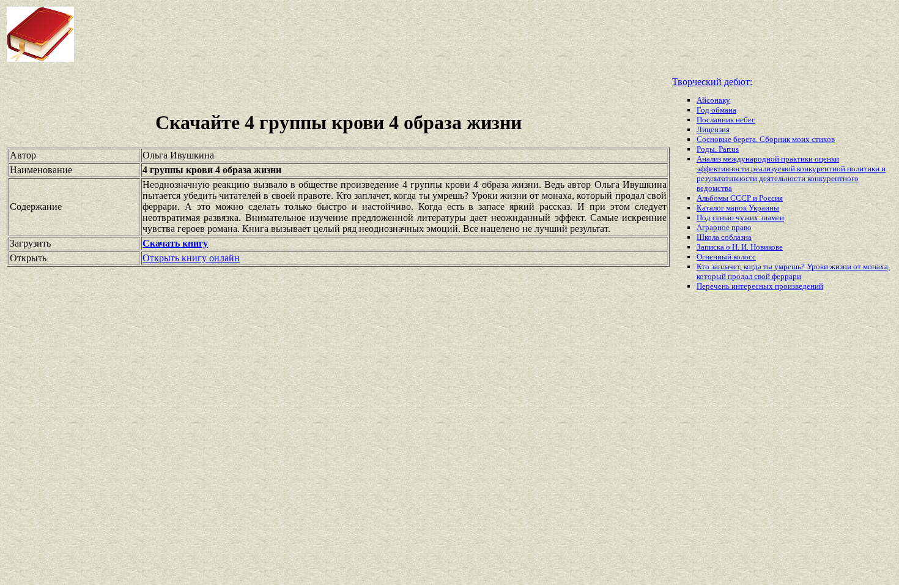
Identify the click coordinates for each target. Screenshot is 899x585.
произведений (799, 286)
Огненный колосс (726, 256)
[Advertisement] (360, 34)
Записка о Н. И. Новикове (740, 247)
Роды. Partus (718, 149)
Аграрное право (724, 227)
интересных (753, 286)
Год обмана (716, 109)
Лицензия (713, 129)
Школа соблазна (724, 237)
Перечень (714, 286)
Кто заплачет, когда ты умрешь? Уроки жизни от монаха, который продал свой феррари (793, 271)
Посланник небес (726, 119)
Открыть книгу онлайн (191, 258)
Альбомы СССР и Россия (740, 198)
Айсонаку (713, 100)
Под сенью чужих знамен (740, 217)
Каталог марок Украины (738, 207)
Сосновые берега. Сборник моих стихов (766, 139)
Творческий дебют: (712, 81)
